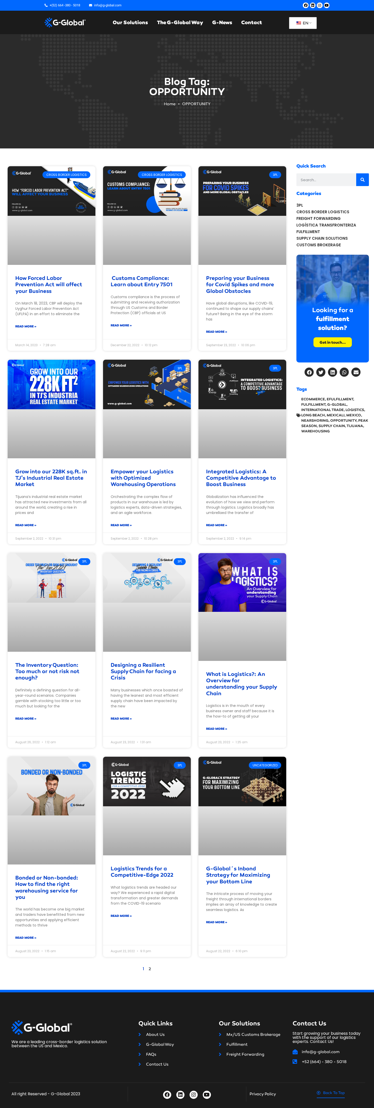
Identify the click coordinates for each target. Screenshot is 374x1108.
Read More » (25, 326)
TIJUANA (355, 426)
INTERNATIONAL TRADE (322, 410)
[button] (309, 372)
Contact (251, 22)
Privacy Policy (263, 1093)
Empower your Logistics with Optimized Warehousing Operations (143, 478)
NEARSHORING (314, 420)
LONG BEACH (313, 415)
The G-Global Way (180, 22)
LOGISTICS (355, 410)
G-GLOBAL (337, 404)
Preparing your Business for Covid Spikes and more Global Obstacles (240, 284)
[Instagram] (319, 5)
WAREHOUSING (315, 431)
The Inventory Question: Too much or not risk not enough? (47, 671)
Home (170, 103)
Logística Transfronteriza (326, 225)
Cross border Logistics (322, 212)
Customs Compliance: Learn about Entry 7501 (141, 281)
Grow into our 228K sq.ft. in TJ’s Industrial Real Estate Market (51, 478)
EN (305, 23)
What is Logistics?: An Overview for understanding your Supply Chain (241, 684)
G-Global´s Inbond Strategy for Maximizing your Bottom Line (238, 875)
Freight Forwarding (318, 218)
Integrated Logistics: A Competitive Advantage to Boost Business (241, 478)
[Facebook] (305, 5)
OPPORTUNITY (343, 420)
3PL (299, 205)
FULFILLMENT (313, 404)
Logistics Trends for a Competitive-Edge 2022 (142, 871)
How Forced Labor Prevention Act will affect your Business (48, 284)
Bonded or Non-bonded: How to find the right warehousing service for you (46, 887)
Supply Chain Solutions (322, 238)
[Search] (362, 179)
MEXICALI (335, 415)
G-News (222, 22)
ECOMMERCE (313, 399)
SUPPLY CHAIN (332, 426)
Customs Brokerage (318, 245)
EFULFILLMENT (340, 399)
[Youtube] (326, 5)
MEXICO (353, 415)
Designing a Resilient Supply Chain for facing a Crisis (143, 671)
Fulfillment (308, 231)
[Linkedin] (312, 5)
